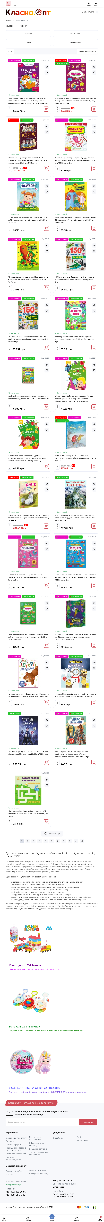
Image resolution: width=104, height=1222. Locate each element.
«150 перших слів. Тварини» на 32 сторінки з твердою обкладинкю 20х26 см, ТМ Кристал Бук (74, 279)
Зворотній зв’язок (37, 1170)
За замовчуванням (86, 51)
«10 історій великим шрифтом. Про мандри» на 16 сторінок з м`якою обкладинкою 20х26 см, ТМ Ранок (75, 219)
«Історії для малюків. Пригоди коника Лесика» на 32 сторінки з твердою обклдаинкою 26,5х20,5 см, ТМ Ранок (75, 636)
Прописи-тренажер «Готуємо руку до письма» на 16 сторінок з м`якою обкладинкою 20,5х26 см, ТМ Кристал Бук (75, 160)
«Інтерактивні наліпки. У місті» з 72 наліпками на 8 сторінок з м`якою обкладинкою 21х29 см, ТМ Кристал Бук (75, 577)
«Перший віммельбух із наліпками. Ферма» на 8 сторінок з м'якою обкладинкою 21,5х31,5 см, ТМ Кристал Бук (75, 100)
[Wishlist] (47, 72)
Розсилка (10, 1174)
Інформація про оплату (16, 1138)
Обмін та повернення (16, 1154)
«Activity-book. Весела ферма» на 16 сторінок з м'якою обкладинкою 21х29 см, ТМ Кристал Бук (28, 397)
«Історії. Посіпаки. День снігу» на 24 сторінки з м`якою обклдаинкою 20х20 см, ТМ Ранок (75, 695)
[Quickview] (47, 67)
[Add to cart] (46, 109)
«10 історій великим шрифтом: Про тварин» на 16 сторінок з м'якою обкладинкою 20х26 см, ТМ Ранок (28, 279)
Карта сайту (82, 1140)
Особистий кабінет (15, 1171)
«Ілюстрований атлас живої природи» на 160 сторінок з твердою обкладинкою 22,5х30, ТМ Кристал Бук (75, 517)
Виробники (58, 1138)
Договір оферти (13, 1144)
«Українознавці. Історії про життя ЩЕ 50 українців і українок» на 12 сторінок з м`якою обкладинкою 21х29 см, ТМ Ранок (27, 160)
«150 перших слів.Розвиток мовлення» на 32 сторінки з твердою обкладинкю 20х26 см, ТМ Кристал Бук (28, 339)
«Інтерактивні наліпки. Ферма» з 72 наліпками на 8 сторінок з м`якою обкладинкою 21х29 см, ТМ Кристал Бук (28, 636)
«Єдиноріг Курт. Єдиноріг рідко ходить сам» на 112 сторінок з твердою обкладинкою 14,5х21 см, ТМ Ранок (28, 517)
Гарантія (10, 1141)
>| (82, 841)
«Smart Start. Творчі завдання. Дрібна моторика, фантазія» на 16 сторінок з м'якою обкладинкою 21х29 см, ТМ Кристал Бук (27, 458)
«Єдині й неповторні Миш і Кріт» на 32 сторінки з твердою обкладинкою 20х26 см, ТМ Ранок (75, 458)
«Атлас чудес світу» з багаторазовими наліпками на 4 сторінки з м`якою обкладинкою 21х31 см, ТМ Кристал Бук (72, 754)
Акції (79, 1137)
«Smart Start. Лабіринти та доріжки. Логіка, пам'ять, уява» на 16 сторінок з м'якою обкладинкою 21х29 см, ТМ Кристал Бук (74, 398)
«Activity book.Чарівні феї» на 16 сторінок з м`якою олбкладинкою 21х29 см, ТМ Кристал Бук (74, 339)
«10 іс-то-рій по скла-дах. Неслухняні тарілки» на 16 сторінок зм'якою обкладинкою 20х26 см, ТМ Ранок (28, 219)
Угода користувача (38, 1149)
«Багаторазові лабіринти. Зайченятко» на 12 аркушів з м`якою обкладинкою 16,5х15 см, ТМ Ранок (28, 813)
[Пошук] (52, 1216)
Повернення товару (38, 1174)
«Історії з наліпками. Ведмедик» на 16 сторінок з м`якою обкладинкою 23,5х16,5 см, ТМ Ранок (28, 695)
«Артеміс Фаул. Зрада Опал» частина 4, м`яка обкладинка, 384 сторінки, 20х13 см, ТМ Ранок (28, 752)
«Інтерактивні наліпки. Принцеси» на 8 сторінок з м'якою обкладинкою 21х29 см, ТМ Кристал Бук (27, 577)
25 (9, 51)
